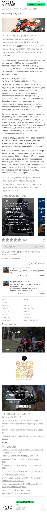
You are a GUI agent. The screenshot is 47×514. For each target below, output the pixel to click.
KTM (19, 46)
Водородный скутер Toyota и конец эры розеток (22, 471)
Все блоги (5, 442)
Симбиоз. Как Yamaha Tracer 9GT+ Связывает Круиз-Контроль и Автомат (21, 479)
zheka (29, 232)
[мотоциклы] (8, 3)
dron (7, 349)
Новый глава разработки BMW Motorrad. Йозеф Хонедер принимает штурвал (22, 485)
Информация (20, 507)
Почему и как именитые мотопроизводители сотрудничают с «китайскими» (17, 207)
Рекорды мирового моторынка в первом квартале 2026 (23, 466)
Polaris (5, 311)
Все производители (9, 324)
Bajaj (18, 88)
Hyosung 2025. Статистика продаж (16, 490)
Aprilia (27, 314)
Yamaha (5, 308)
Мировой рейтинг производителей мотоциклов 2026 (21, 460)
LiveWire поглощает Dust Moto (14, 475)
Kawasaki (6, 305)
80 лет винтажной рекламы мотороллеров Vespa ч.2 (22, 425)
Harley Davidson (31, 320)
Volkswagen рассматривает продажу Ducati (20, 456)
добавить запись (36, 4)
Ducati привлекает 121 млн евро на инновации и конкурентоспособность (22, 451)
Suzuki (26, 305)
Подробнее (24, 229)
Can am (27, 311)
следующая (38, 246)
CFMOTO (5, 317)
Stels (4, 314)
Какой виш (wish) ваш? (11, 417)
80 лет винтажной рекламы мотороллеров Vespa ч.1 (22, 431)
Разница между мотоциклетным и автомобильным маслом (23, 437)
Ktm (25, 302)
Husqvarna (28, 308)
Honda (4, 302)
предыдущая (9, 246)
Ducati (26, 299)
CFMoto (6, 56)
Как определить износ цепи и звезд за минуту (21, 420)
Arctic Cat (6, 320)
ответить (42, 275)
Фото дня (15, 332)
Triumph (27, 317)
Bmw (4, 299)
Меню (39, 2)
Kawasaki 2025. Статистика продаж (17, 493)
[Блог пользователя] (6, 270)
